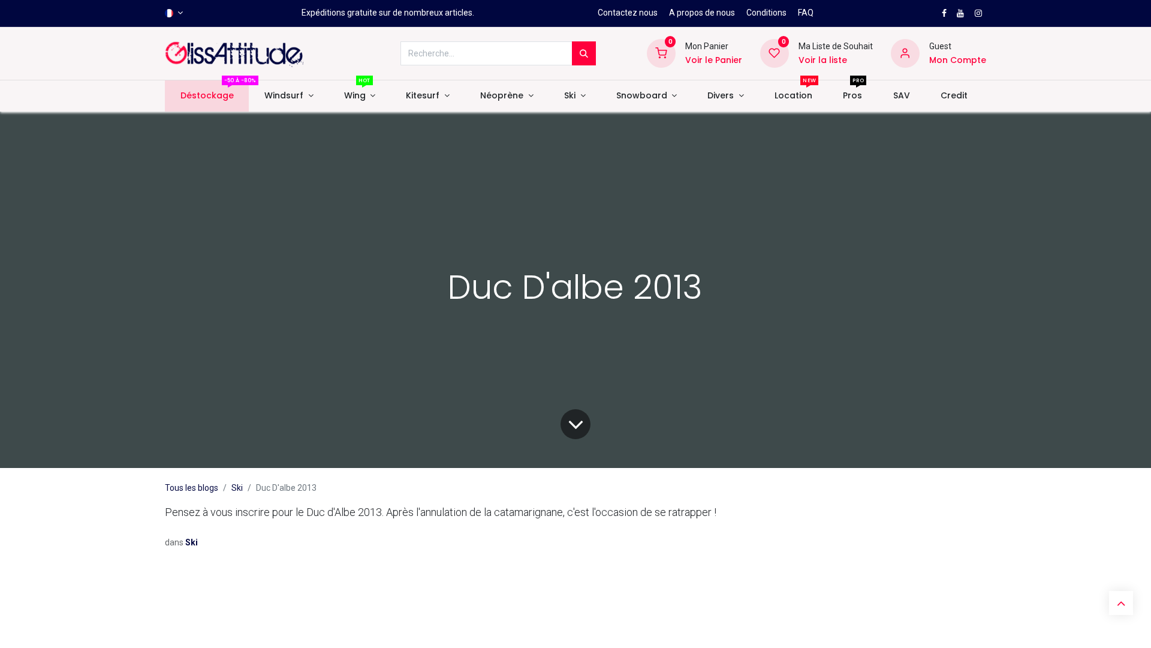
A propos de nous (702, 12)
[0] (661, 53)
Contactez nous (628, 12)
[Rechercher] (584, 53)
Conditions (766, 12)
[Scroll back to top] (1121, 603)
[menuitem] (207, 96)
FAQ (805, 12)
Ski (237, 488)
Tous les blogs (191, 488)
